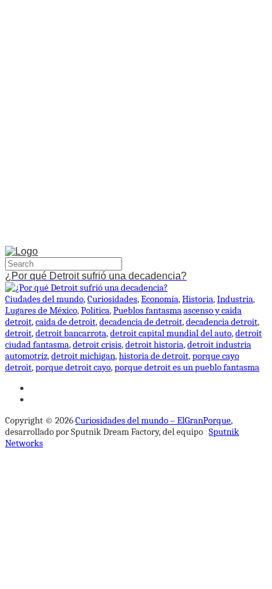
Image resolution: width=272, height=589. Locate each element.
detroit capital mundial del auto (171, 333)
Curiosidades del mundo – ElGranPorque (153, 420)
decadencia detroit (221, 321)
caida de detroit (65, 321)
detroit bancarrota (70, 333)
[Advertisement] (136, 125)
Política (95, 310)
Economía (159, 299)
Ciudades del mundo (44, 299)
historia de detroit (154, 355)
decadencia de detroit (140, 321)
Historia (197, 299)
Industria (235, 299)
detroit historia (154, 344)
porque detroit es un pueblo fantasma (186, 367)
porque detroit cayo (73, 367)
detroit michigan (83, 355)
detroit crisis (97, 344)
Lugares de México (41, 310)
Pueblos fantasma (147, 310)
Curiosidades (112, 299)
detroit (18, 333)
